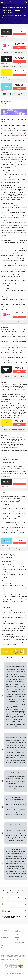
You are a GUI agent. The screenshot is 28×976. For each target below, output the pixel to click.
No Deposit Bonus (18, 932)
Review (19, 36)
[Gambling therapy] (13, 966)
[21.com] (6, 45)
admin (4, 103)
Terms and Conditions (19, 942)
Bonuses (16, 930)
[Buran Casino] (6, 59)
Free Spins (17, 934)
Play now (19, 33)
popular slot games (14, 135)
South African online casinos (9, 172)
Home (2, 101)
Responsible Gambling (19, 941)
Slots (2, 939)
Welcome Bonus (18, 931)
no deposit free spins (5, 209)
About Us (16, 939)
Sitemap (2, 947)
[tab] (14, 898)
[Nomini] (6, 86)
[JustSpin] (6, 72)
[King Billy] (6, 32)
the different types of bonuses (13, 147)
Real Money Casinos (5, 930)
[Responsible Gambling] (21, 966)
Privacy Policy (3, 949)
